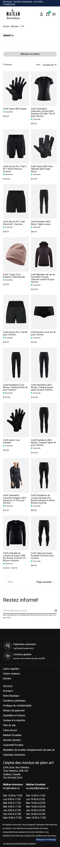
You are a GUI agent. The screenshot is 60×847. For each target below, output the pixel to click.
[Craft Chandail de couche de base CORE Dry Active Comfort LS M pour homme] (16, 533)
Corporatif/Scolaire (13, 745)
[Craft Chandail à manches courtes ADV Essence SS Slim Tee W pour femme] (44, 88)
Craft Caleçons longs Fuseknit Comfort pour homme (42, 556)
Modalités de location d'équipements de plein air (29, 750)
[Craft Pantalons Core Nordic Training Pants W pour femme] (16, 365)
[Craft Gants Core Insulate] (16, 420)
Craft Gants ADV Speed (15, 108)
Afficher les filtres (30, 54)
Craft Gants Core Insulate (11, 441)
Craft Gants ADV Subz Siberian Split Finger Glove (42, 169)
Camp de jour (10, 730)
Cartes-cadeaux (11, 674)
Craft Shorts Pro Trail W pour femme (15, 333)
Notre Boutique (11, 696)
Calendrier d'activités (14, 755)
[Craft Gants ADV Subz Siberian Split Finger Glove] (44, 146)
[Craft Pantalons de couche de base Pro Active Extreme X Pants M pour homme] (44, 475)
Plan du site (9, 725)
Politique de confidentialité (17, 706)
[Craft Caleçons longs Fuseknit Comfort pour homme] (44, 533)
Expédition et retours (14, 715)
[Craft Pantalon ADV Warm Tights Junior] (44, 201)
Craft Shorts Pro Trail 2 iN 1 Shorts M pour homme (14, 169)
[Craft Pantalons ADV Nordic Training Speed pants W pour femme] (44, 365)
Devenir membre (12, 740)
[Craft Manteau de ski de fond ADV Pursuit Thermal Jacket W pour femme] (44, 254)
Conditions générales (14, 701)
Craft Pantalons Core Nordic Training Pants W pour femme (15, 387)
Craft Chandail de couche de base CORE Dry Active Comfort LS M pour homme (14, 557)
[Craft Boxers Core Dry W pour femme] (44, 312)
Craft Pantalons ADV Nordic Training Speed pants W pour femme (42, 387)
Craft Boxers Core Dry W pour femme (43, 333)
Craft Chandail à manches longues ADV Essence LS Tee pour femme (14, 499)
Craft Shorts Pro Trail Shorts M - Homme (14, 223)
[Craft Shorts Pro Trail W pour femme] (16, 312)
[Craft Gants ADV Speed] (16, 88)
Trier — (39, 64)
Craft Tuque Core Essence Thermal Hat (14, 276)
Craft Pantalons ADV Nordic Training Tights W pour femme (43, 443)
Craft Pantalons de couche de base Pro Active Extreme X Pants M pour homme (43, 499)
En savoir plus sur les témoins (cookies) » (19, 843)
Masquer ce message (46, 839)
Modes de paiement (14, 710)
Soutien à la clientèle (14, 720)
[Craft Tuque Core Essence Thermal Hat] (16, 254)
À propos (8, 691)
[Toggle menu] (54, 14)
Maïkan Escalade (12, 735)
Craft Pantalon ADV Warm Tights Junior (41, 223)
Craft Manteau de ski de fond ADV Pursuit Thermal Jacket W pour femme (43, 278)
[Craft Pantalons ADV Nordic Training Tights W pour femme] (44, 420)
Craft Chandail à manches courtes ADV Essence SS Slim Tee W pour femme (43, 112)
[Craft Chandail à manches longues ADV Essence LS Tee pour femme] (16, 475)
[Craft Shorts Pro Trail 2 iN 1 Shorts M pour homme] (16, 146)
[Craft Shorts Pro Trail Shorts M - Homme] (16, 201)
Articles (7, 678)
